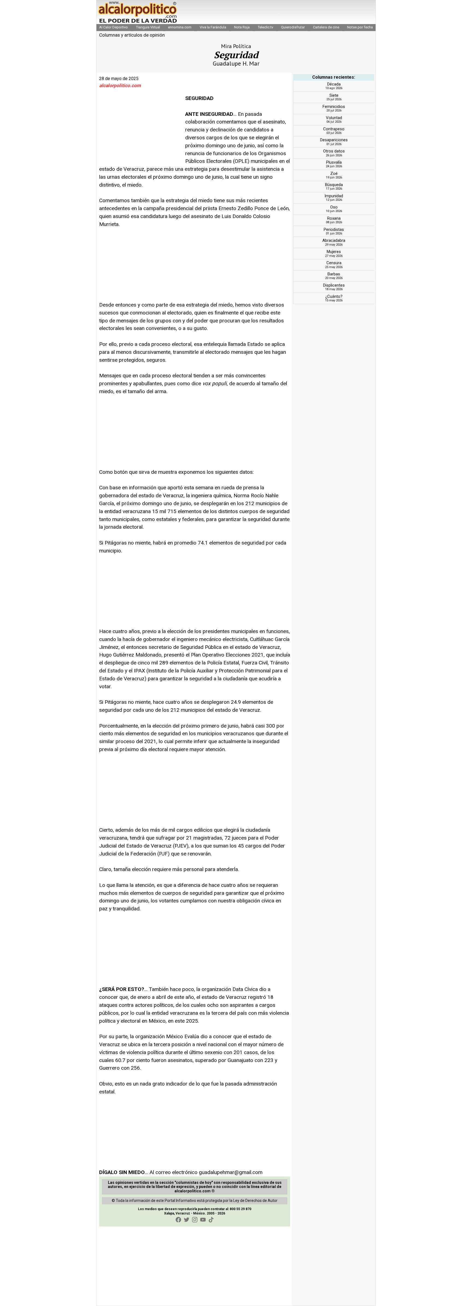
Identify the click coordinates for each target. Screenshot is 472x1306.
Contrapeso (333, 129)
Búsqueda (334, 184)
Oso (334, 207)
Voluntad (334, 117)
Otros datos (334, 151)
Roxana (334, 218)
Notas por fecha (360, 27)
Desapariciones (334, 139)
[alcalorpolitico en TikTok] (211, 1219)
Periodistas (334, 229)
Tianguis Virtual (148, 27)
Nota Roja (242, 27)
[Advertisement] (140, 129)
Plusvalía (334, 162)
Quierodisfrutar (293, 27)
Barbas (334, 274)
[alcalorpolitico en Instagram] (194, 1219)
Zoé (334, 173)
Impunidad (333, 195)
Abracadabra (333, 240)
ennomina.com (179, 27)
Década (334, 84)
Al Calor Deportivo (113, 27)
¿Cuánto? (334, 296)
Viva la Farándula (213, 27)
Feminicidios (334, 106)
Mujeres (334, 251)
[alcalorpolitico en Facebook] (178, 1219)
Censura (333, 262)
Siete (333, 95)
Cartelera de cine (326, 27)
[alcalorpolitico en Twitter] (186, 1219)
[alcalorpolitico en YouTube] (203, 1219)
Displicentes (334, 285)
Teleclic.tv (265, 27)
